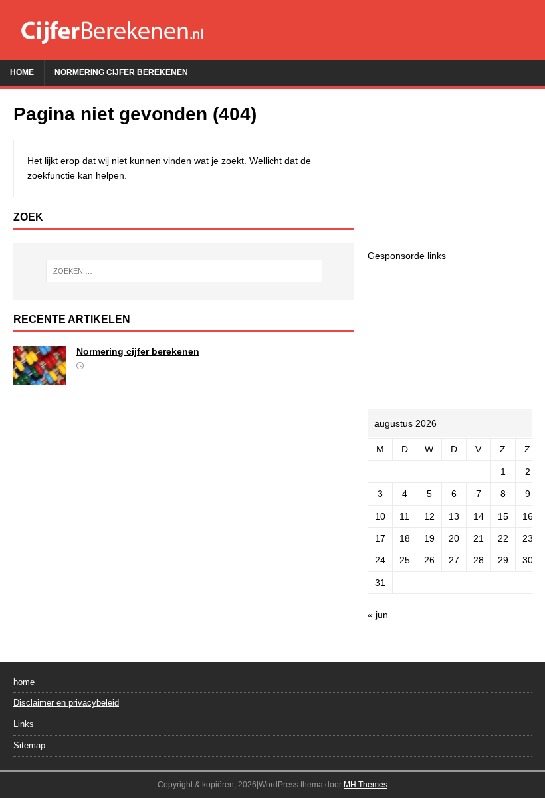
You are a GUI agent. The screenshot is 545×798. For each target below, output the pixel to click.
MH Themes (365, 784)
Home (22, 72)
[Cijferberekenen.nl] (272, 52)
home (24, 682)
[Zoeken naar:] (184, 271)
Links (23, 724)
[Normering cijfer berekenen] (39, 378)
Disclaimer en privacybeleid (66, 703)
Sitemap (29, 745)
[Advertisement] (450, 168)
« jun (378, 614)
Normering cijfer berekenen (121, 72)
